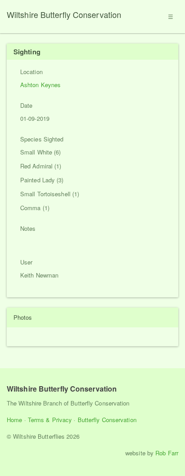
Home (14, 419)
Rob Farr (166, 453)
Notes (28, 228)
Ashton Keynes (40, 84)
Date (26, 105)
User (26, 262)
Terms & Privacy (50, 419)
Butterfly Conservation (107, 419)
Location (31, 71)
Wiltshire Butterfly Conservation (64, 14)
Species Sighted (42, 139)
